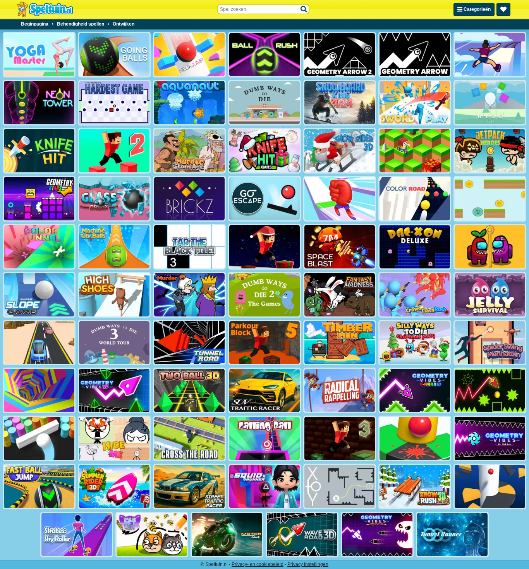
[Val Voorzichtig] (489, 199)
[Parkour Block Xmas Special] (264, 247)
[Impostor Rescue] (489, 247)
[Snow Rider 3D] (339, 151)
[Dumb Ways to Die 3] (114, 343)
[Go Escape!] (264, 199)
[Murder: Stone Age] (189, 151)
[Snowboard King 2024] (339, 102)
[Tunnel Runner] (452, 534)
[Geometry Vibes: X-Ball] (489, 438)
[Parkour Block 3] (339, 438)
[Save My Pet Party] (151, 534)
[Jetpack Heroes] (489, 151)
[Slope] (189, 390)
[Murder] (189, 295)
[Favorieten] (503, 9)
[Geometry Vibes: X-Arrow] (414, 390)
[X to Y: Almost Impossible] (339, 486)
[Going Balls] (114, 54)
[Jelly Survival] (489, 295)
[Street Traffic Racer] (189, 486)
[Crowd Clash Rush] (414, 295)
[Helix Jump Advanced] (414, 438)
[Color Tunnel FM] (39, 247)
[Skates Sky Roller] (76, 534)
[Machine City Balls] (114, 247)
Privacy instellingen (307, 564)
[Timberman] (339, 343)
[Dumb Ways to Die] (264, 102)
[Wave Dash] (489, 390)
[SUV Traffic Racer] (264, 390)
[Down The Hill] (414, 151)
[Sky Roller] (489, 54)
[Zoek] (304, 9)
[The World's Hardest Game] (114, 102)
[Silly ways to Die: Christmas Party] (414, 343)
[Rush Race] (39, 343)
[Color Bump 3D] (39, 438)
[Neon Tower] (39, 102)
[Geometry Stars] (39, 199)
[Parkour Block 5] (264, 343)
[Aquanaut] (189, 102)
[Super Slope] (39, 295)
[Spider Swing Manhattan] (489, 343)
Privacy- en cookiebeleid (257, 564)
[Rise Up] (489, 102)
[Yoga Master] (39, 54)
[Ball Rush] (264, 54)
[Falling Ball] (264, 438)
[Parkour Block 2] (114, 151)
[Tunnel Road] (189, 343)
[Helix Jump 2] (489, 486)
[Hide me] (114, 438)
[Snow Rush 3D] (414, 486)
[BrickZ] (189, 199)
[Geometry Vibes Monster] (377, 534)
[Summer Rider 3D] (114, 486)
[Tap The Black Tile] (189, 247)
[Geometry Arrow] (414, 54)
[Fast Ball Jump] (39, 486)
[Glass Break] (114, 199)
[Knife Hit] (39, 151)
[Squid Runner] (264, 486)
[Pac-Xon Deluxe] (414, 247)
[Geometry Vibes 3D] (114, 390)
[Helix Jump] (189, 54)
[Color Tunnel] (39, 390)
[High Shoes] (114, 295)
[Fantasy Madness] (339, 295)
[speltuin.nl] (45, 9)
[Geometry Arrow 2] (339, 54)
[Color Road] (414, 199)
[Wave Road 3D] (302, 534)
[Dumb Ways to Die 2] (264, 295)
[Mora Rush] (339, 199)
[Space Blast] (339, 247)
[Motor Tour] (227, 534)
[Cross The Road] (189, 438)
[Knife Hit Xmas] (264, 151)
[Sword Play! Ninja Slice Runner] (414, 102)
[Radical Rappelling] (339, 390)
